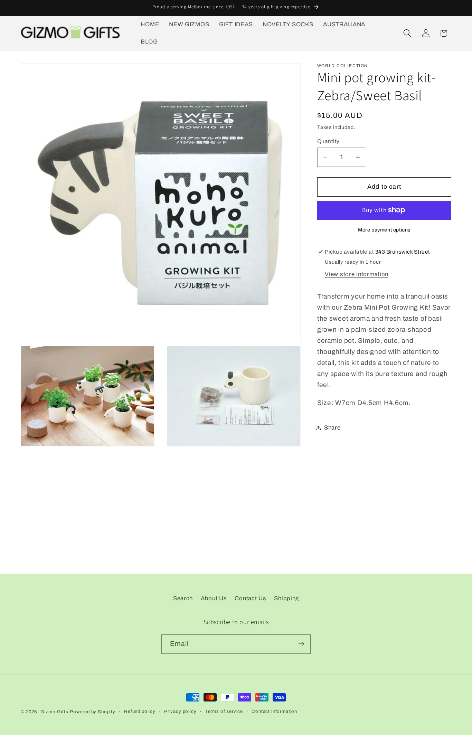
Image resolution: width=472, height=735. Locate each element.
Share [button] (332, 427)
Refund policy (139, 711)
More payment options (384, 230)
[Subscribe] (301, 643)
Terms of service (224, 711)
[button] (407, 33)
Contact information (274, 711)
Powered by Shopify (92, 711)
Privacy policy (180, 711)
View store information (356, 274)
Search (183, 598)
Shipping (286, 598)
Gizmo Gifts (54, 711)
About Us (214, 598)
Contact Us (250, 598)
